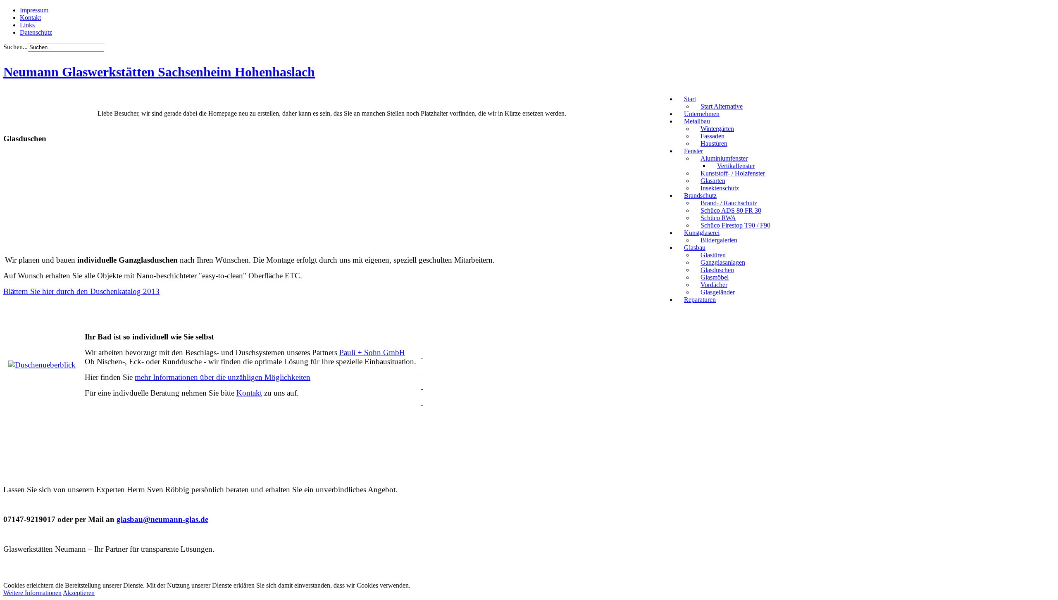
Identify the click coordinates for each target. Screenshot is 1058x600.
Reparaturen (700, 299)
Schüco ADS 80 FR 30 (731, 210)
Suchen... (15, 46)
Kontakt (30, 17)
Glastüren (713, 254)
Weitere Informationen (32, 592)
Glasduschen (717, 269)
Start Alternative (722, 106)
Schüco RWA (718, 217)
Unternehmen (702, 113)
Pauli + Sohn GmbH (372, 352)
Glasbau (694, 247)
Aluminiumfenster (724, 158)
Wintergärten (717, 128)
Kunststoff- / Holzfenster (733, 173)
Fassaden (712, 136)
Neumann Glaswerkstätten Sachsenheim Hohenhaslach (159, 71)
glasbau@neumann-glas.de (162, 519)
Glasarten (713, 180)
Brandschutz (700, 195)
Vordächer (714, 284)
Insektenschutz (720, 188)
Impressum (34, 10)
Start (690, 98)
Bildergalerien (719, 240)
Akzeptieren (79, 592)
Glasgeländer (718, 292)
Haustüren (714, 143)
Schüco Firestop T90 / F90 (735, 225)
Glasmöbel (715, 277)
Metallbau (697, 121)
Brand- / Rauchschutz (729, 202)
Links (27, 24)
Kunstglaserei (702, 232)
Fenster (693, 150)
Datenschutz (36, 32)
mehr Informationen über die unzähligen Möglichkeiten (222, 377)
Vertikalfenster (736, 165)
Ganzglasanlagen (723, 262)
